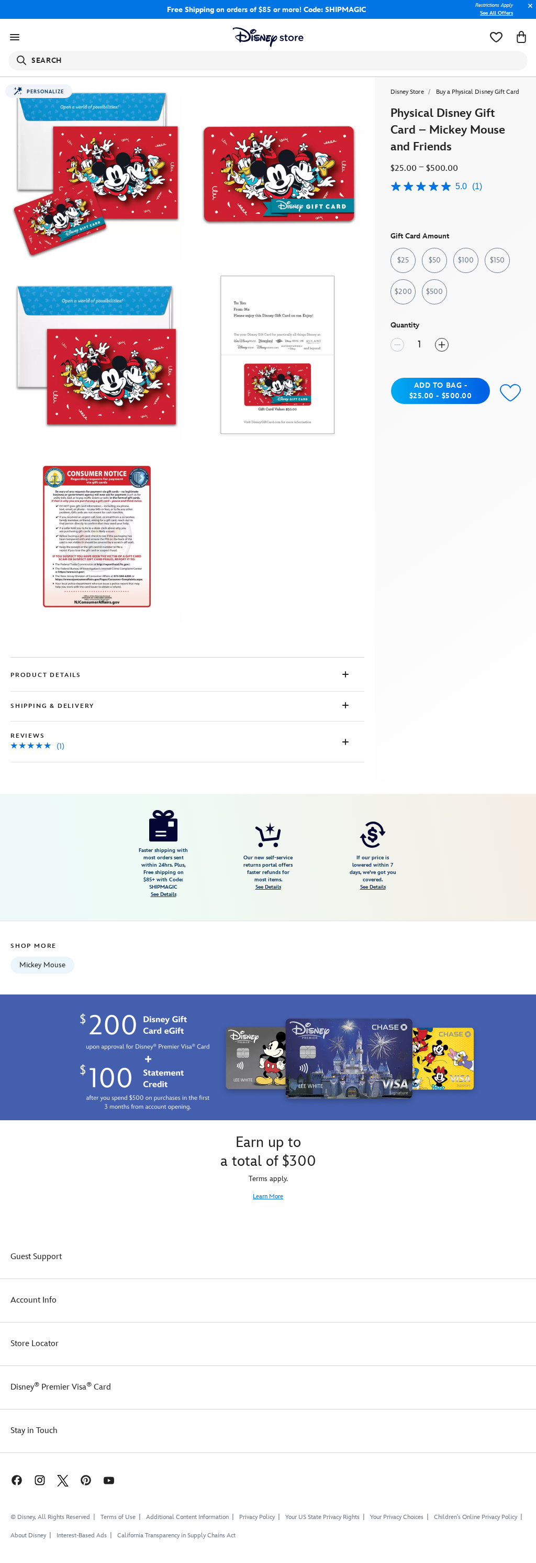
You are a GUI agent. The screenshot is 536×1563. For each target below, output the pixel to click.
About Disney (28, 1535)
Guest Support (36, 1257)
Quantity (404, 325)
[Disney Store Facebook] (11, 1480)
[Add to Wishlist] (510, 392)
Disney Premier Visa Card (60, 1387)
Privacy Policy (257, 1517)
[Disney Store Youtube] (109, 1480)
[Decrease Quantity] (397, 345)
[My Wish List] (496, 37)
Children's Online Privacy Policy (475, 1517)
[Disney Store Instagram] (40, 1480)
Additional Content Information (187, 1517)
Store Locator (34, 1344)
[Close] (527, 11)
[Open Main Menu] (14, 37)
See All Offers (496, 13)
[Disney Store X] (63, 1480)
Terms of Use (118, 1517)
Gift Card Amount (419, 236)
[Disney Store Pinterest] (86, 1480)
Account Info (33, 1300)
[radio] (403, 260)
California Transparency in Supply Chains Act (176, 1535)
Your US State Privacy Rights (322, 1517)
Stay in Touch (34, 1431)
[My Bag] (521, 37)
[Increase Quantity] (442, 345)
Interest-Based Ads (82, 1535)
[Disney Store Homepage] (268, 37)
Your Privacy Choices (396, 1517)
